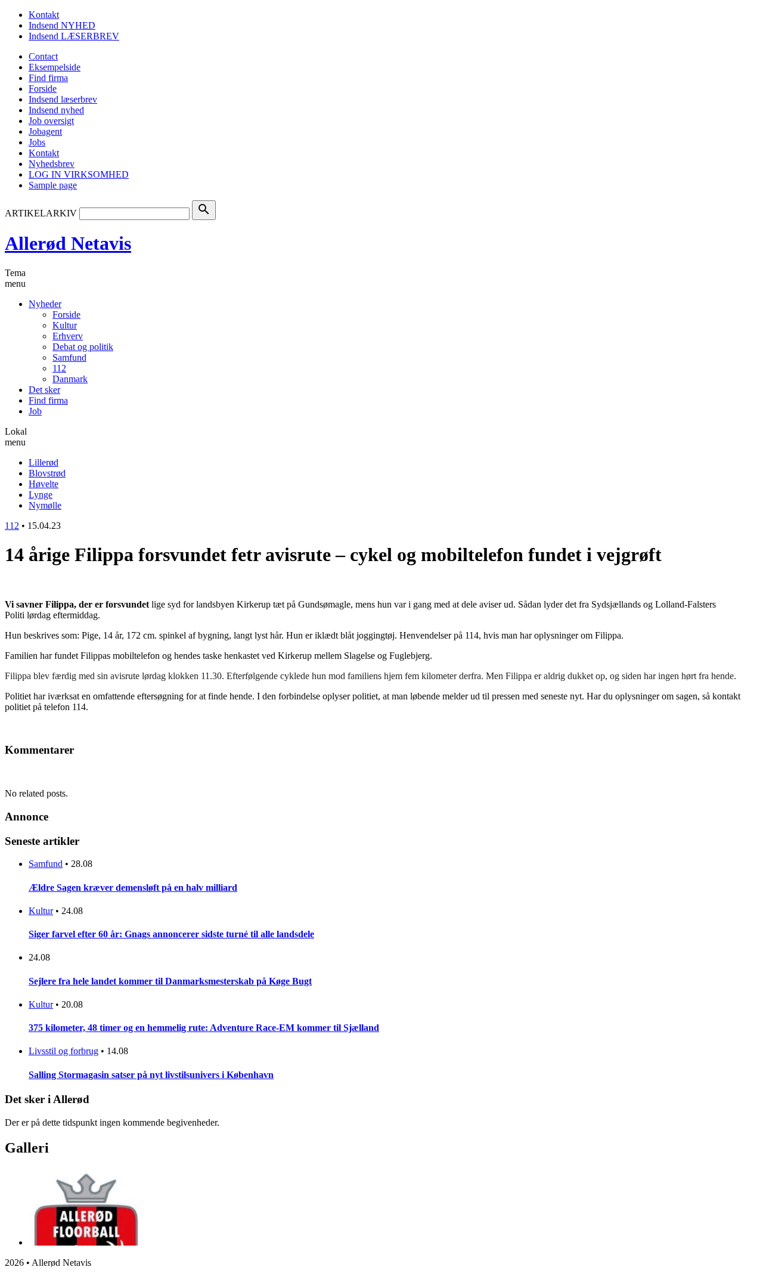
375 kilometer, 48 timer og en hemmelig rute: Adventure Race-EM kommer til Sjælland (204, 1028)
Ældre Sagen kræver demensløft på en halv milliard (133, 887)
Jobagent (45, 131)
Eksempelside (54, 67)
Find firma (48, 78)
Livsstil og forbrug (63, 1051)
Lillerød (43, 462)
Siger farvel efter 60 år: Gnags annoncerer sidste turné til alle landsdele (171, 934)
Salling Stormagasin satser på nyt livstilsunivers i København (151, 1075)
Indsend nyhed (56, 110)
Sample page (53, 185)
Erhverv (67, 336)
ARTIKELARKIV (41, 213)
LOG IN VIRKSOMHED (79, 174)
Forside (43, 88)
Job (35, 411)
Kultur (64, 325)
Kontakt (44, 15)
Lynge (40, 495)
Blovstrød (47, 473)
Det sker (44, 390)
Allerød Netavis (68, 243)
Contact (43, 56)
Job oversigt (51, 121)
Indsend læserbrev (63, 99)
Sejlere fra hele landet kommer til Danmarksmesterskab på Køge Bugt (170, 981)
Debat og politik (82, 347)
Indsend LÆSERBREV (74, 36)
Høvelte (43, 484)
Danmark (70, 379)
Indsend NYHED (62, 25)
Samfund (69, 357)
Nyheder (45, 304)
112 (59, 368)
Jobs (37, 142)
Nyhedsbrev (52, 164)
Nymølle (45, 505)
